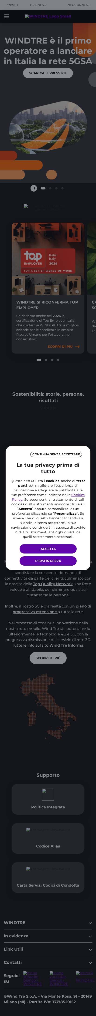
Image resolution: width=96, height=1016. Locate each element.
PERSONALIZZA (48, 561)
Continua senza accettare (56, 454)
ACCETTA (48, 549)
